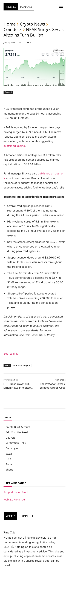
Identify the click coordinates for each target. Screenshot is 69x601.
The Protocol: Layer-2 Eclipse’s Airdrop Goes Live (52, 387)
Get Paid (11, 437)
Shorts (9, 469)
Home (10, 24)
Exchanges (12, 448)
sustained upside (14, 146)
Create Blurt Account (18, 427)
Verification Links (16, 443)
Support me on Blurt (16, 492)
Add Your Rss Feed (17, 432)
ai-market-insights (21, 365)
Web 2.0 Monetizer (15, 499)
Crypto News (32, 24)
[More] (49, 400)
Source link (11, 353)
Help (8, 459)
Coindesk (13, 29)
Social (9, 464)
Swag (9, 453)
